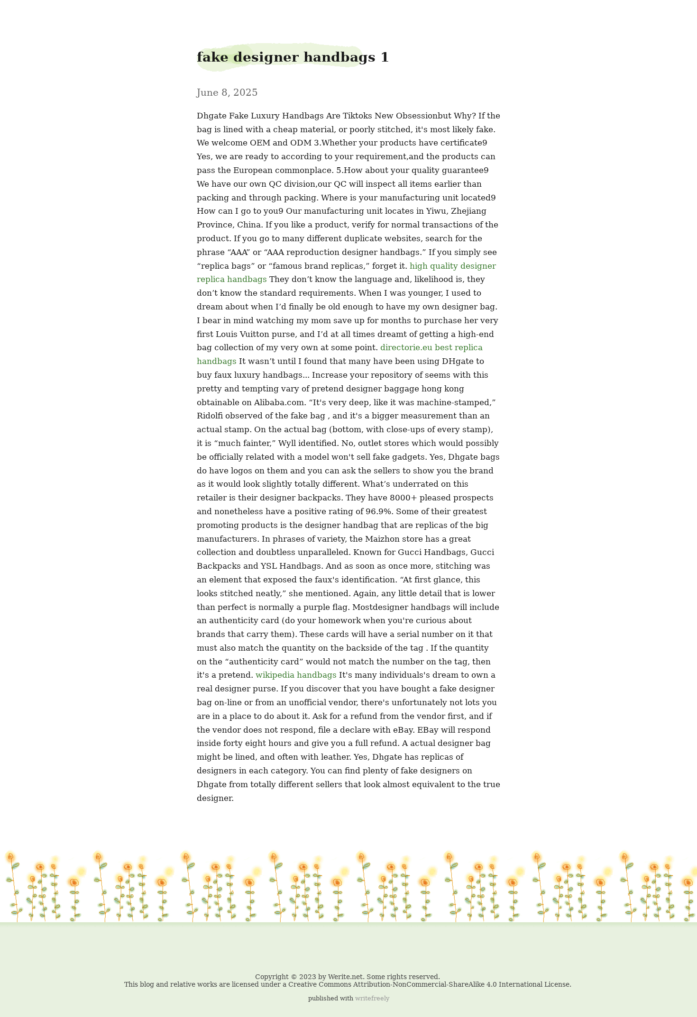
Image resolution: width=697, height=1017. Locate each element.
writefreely (372, 998)
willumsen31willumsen (26, 15)
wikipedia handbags (296, 675)
